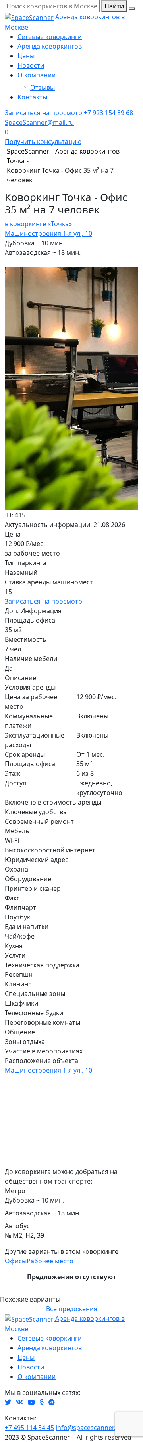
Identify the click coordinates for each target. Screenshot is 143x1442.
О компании (36, 75)
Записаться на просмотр (43, 112)
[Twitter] (8, 1402)
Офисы (16, 1261)
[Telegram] (51, 1402)
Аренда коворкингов (49, 46)
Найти (114, 6)
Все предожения (71, 1308)
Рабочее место (50, 1261)
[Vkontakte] (19, 1402)
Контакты (32, 97)
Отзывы (42, 87)
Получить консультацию (43, 141)
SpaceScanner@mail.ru (39, 122)
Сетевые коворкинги (49, 36)
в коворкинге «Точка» (38, 223)
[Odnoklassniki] (42, 1402)
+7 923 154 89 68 (108, 112)
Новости (30, 65)
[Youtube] (31, 1402)
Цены (26, 55)
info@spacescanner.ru (89, 1427)
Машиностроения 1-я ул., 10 (48, 233)
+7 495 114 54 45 (29, 1427)
